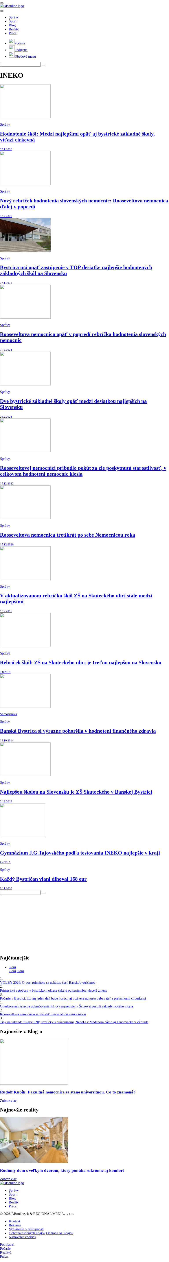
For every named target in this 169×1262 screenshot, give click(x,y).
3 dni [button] (12, 967)
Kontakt (14, 1221)
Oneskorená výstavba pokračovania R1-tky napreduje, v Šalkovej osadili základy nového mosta (66, 1006)
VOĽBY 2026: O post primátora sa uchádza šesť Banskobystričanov (48, 982)
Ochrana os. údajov (59, 1233)
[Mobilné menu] (2, 3)
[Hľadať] (2, 11)
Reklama (15, 1225)
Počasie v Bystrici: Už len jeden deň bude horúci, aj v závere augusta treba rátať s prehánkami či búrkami (73, 998)
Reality (14, 29)
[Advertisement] (33, 922)
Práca (13, 33)
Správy (14, 17)
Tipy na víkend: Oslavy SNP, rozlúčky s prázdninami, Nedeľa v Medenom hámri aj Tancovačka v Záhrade (74, 1022)
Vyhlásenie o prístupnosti (26, 1229)
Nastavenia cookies (22, 1237)
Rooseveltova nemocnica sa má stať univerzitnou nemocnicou (43, 1014)
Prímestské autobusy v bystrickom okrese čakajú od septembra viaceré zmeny (53, 990)
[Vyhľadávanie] (43, 65)
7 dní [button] (12, 971)
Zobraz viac (8, 1100)
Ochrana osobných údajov (27, 1233)
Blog (12, 25)
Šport (12, 21)
